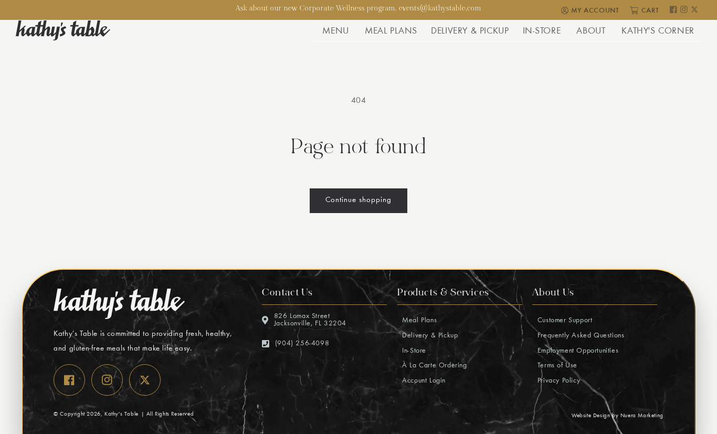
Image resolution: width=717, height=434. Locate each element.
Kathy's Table (121, 414)
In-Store (413, 351)
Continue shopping (358, 200)
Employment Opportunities (576, 351)
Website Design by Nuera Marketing (617, 416)
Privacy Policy (557, 381)
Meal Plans (418, 320)
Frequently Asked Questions (579, 336)
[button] (335, 30)
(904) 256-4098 (302, 343)
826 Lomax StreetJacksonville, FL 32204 (310, 320)
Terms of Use (556, 365)
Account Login (423, 381)
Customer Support (563, 320)
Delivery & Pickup (429, 336)
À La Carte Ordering (433, 365)
